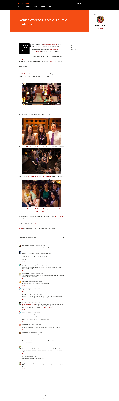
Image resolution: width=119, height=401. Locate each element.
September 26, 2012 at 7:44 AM (40, 294)
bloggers (50, 61)
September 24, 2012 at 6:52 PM (37, 251)
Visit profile (100, 28)
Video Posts (73, 49)
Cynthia (44, 211)
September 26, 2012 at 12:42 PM (34, 363)
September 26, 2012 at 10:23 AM (31, 356)
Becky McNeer (25, 281)
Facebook (43, 6)
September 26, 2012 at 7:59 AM (35, 302)
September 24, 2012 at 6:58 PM (38, 264)
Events (72, 45)
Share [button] (72, 38)
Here (35, 223)
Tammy (56, 209)
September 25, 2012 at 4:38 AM (35, 281)
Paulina (61, 209)
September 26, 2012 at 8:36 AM (35, 332)
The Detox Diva (25, 338)
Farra (52, 209)
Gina (23, 356)
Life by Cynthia (24, 3)
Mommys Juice (25, 332)
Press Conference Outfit (48, 307)
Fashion (72, 47)
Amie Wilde (48, 176)
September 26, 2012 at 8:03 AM (34, 312)
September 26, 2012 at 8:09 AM (35, 324)
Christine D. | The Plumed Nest (28, 245)
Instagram (28, 6)
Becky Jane (24, 363)
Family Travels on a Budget (27, 294)
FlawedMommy (25, 273)
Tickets (21, 228)
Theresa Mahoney (26, 251)
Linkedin (50, 6)
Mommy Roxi (25, 324)
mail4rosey (24, 288)
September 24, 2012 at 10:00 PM (36, 273)
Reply (23, 248)
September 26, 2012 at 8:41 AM (35, 347)
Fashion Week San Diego (50, 44)
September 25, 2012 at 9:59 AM (34, 288)
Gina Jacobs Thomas (26, 264)
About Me (20, 6)
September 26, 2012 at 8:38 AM (36, 338)
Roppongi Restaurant (26, 59)
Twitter (35, 6)
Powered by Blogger (50, 395)
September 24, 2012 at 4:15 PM (42, 245)
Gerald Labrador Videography (27, 74)
